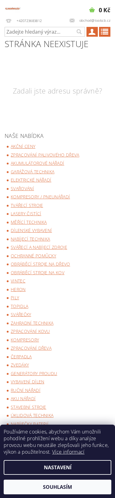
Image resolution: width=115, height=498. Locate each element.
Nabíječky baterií (29, 424)
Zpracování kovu (30, 331)
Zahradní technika (32, 323)
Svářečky (21, 314)
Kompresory (25, 340)
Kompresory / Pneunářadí (40, 197)
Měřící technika (29, 222)
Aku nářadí (23, 398)
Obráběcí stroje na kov (37, 272)
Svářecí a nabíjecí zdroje (39, 247)
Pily (15, 298)
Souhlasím (57, 487)
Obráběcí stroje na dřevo (40, 264)
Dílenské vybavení (31, 230)
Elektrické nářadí (31, 180)
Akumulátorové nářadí (37, 163)
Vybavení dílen (27, 382)
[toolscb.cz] (13, 8)
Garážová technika (32, 172)
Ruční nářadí (25, 390)
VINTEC (18, 281)
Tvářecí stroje (27, 205)
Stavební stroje (28, 407)
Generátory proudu (34, 373)
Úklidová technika (32, 415)
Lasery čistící (26, 213)
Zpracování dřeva (31, 348)
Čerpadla (21, 357)
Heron (18, 289)
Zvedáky (20, 365)
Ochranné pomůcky (33, 256)
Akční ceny (23, 146)
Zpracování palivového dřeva (45, 155)
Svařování (22, 188)
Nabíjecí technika (30, 239)
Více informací (68, 451)
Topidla (19, 306)
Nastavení (57, 467)
